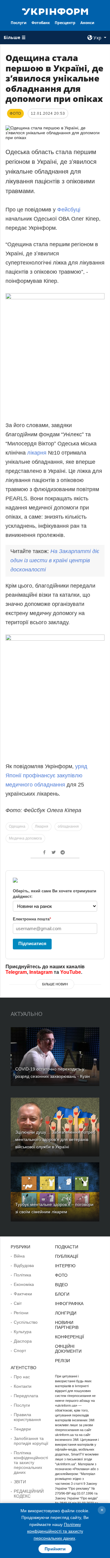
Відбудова (24, 1265)
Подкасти (66, 1246)
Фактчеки (23, 1293)
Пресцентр (65, 22)
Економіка (24, 1284)
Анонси (87, 22)
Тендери (22, 1429)
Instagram (41, 972)
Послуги (19, 22)
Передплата (26, 1395)
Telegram (16, 972)
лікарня (36, 453)
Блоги (62, 1294)
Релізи (62, 1360)
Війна (19, 1256)
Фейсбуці (68, 210)
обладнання (68, 826)
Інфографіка (69, 1303)
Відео (61, 1284)
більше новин (55, 984)
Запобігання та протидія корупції (31, 1441)
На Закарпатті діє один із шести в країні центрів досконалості (54, 560)
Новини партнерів (67, 1325)
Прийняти (55, 1548)
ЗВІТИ (20, 1481)
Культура (22, 1331)
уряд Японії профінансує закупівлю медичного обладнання (46, 775)
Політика (22, 1274)
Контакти (22, 1386)
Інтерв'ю (65, 1265)
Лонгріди (65, 1313)
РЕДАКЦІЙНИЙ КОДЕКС (29, 1494)
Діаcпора (23, 1341)
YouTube (70, 972)
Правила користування (27, 1417)
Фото (61, 1275)
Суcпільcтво (26, 1322)
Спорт (20, 1350)
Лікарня (41, 826)
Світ (18, 1303)
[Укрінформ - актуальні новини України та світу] (55, 11)
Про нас (22, 1376)
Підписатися (32, 943)
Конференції (69, 1336)
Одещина (17, 826)
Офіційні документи (68, 1349)
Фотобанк (40, 22)
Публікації (66, 1256)
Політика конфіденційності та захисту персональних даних (31, 1462)
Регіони (21, 1312)
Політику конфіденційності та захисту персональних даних (55, 1531)
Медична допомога (25, 838)
